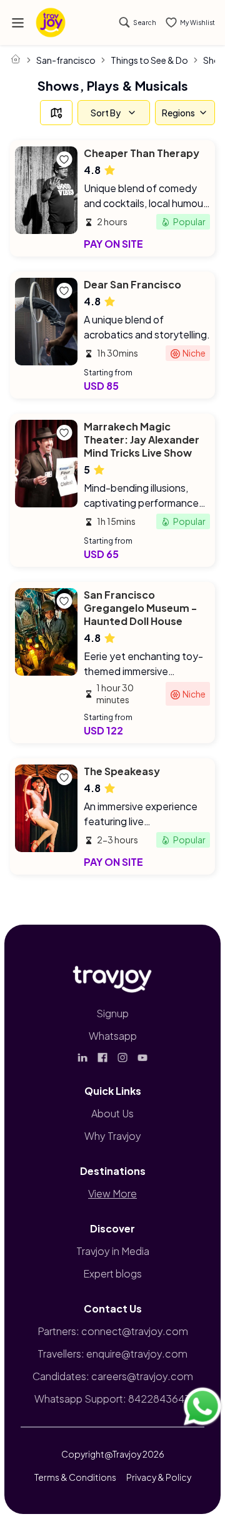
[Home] (15, 58)
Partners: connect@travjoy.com (113, 1331)
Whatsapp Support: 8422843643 (112, 1398)
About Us (112, 1113)
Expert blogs (112, 1273)
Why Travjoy (112, 1135)
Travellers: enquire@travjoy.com (113, 1353)
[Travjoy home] (112, 976)
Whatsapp (113, 1035)
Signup (112, 1013)
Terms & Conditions (75, 1477)
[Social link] (82, 1057)
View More (112, 1193)
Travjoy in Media (112, 1250)
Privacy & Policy (158, 1477)
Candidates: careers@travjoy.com (112, 1376)
